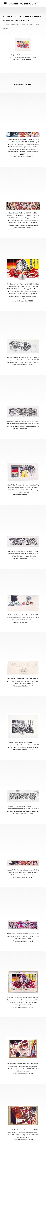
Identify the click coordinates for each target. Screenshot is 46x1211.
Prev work (27, 24)
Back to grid (12, 24)
